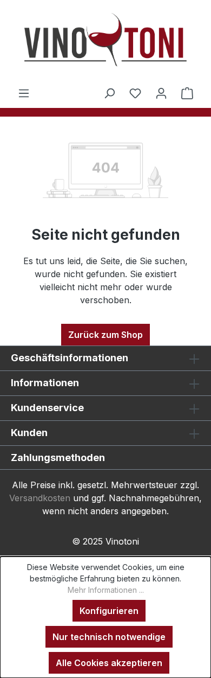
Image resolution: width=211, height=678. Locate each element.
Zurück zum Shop (105, 334)
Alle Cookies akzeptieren (109, 662)
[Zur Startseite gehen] (105, 43)
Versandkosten (39, 497)
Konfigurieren (109, 610)
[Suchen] (109, 93)
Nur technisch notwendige (109, 636)
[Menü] (24, 93)
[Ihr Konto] (161, 93)
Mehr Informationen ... (106, 589)
